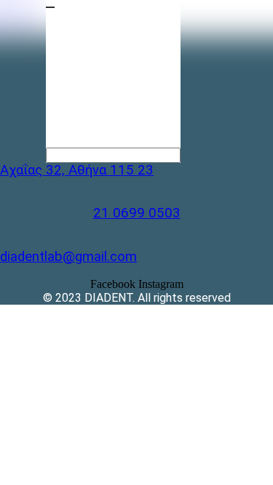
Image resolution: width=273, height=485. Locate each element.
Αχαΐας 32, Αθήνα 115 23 (77, 170)
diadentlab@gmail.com (68, 257)
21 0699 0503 (137, 213)
